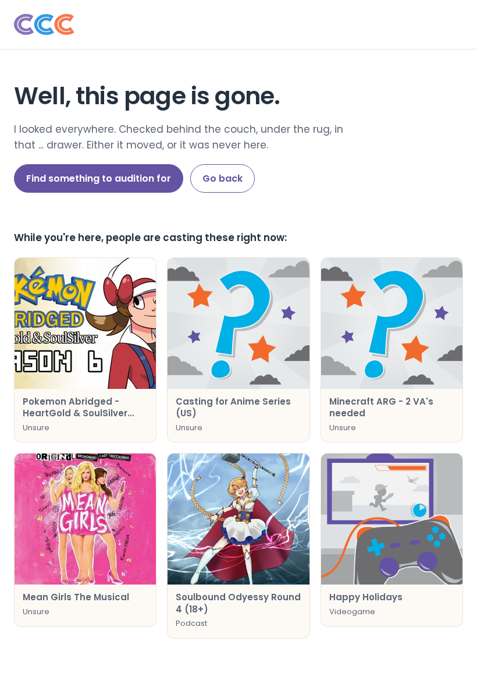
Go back (222, 178)
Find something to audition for (98, 178)
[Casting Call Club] (238, 24)
